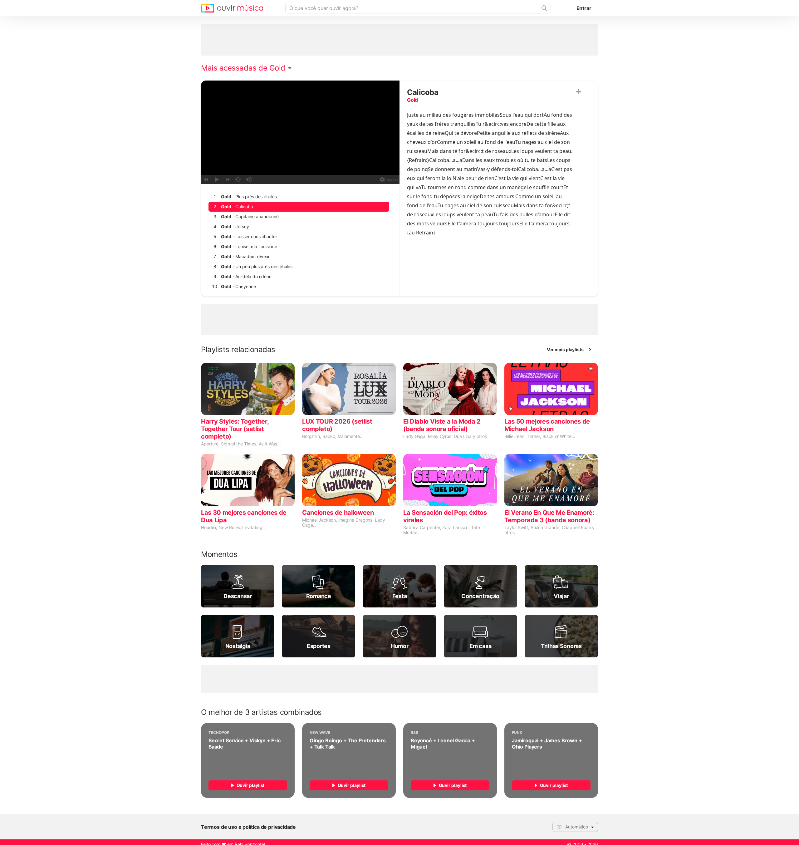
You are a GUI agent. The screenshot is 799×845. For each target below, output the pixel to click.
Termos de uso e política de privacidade (248, 827)
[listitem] (298, 197)
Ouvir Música (232, 8)
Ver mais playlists (565, 349)
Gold (412, 100)
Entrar (583, 8)
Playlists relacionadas (238, 349)
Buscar (544, 8)
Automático (576, 826)
